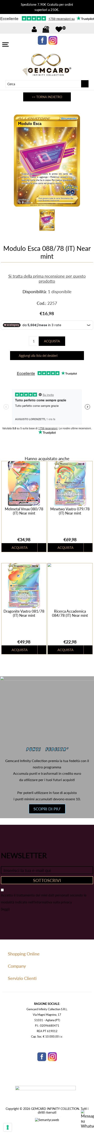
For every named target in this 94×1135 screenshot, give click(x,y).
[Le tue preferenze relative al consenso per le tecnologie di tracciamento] (7, 1127)
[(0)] (59, 29)
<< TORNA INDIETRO (47, 97)
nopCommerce (53, 1116)
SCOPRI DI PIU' (47, 808)
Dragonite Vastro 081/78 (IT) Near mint (23, 613)
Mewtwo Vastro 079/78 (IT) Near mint (70, 511)
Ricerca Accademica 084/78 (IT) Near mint (70, 613)
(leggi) (5, 909)
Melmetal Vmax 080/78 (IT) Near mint (24, 511)
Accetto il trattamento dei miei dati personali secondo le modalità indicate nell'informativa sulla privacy (43, 898)
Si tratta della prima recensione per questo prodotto (47, 279)
